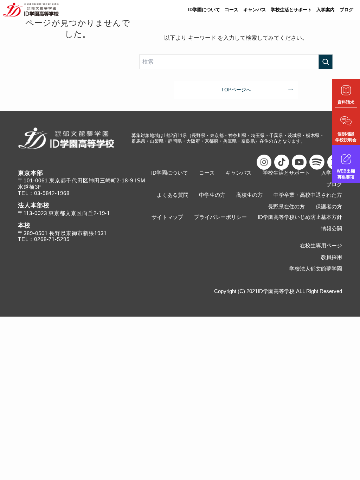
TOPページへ (236, 89)
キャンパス (254, 9)
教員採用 (331, 257)
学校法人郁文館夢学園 (315, 269)
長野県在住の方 (286, 206)
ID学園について (204, 9)
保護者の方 (329, 206)
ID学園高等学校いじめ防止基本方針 (300, 217)
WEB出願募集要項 (346, 174)
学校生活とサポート (291, 9)
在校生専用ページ (321, 245)
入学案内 (325, 9)
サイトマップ (167, 217)
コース (231, 9)
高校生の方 (249, 195)
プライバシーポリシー (220, 217)
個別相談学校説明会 (345, 136)
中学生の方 (212, 195)
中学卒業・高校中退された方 (308, 195)
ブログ (346, 9)
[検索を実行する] (326, 61)
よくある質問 (172, 195)
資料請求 (346, 102)
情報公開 (331, 229)
